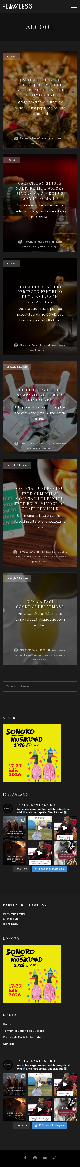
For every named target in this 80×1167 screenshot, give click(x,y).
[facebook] (25, 1158)
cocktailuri (35, 350)
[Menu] (74, 6)
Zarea (44, 561)
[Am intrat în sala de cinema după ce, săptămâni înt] (14, 853)
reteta (45, 655)
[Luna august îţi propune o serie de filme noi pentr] (14, 828)
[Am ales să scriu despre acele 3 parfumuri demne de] (65, 853)
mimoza (39, 556)
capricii (62, 443)
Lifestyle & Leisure (17, 366)
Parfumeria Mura (14, 913)
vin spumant (44, 448)
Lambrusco (19, 556)
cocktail (62, 345)
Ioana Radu (10, 923)
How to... (12, 56)
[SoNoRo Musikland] (32, 779)
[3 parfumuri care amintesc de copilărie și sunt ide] (40, 828)
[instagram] (35, 1158)
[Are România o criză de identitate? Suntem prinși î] (40, 853)
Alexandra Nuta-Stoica (33, 138)
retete (45, 350)
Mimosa (30, 556)
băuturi (35, 143)
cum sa (43, 143)
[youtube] (45, 1160)
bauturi (62, 138)
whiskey (52, 246)
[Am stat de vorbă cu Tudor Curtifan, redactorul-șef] (65, 828)
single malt (41, 246)
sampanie (32, 448)
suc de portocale (39, 659)
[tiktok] (54, 1158)
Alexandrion (28, 246)
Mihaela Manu (27, 551)
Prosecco (58, 556)
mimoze (48, 556)
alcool (55, 138)
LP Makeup (10, 918)
